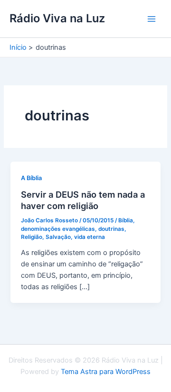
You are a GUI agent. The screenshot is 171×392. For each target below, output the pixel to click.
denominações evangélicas (58, 229)
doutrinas (111, 229)
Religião (31, 237)
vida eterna (89, 237)
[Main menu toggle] (152, 19)
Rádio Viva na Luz (57, 18)
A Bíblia (31, 178)
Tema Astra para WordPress (106, 371)
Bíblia (125, 220)
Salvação (58, 237)
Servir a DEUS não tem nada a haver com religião (83, 200)
